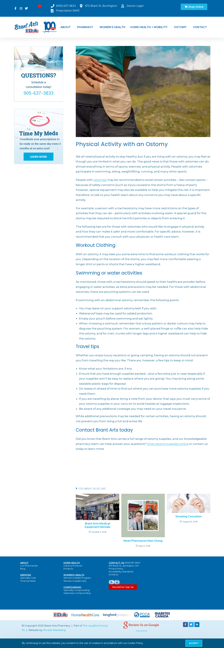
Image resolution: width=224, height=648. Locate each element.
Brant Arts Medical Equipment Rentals (97, 525)
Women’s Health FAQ (74, 581)
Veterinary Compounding (77, 593)
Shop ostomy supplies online (167, 444)
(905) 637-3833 (132, 562)
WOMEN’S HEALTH (112, 27)
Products (68, 568)
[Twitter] (191, 624)
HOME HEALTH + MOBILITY (148, 27)
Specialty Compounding (76, 590)
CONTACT (200, 27)
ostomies (100, 179)
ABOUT (66, 27)
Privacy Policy (116, 568)
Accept (194, 643)
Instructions (141, 630)
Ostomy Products (72, 565)
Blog (22, 568)
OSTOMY (180, 27)
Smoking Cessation (188, 516)
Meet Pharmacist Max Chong (143, 540)
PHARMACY (85, 27)
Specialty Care (28, 577)
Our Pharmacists (29, 565)
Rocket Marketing (54, 630)
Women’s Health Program (77, 577)
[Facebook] (185, 624)
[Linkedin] (196, 624)
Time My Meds (27, 581)
